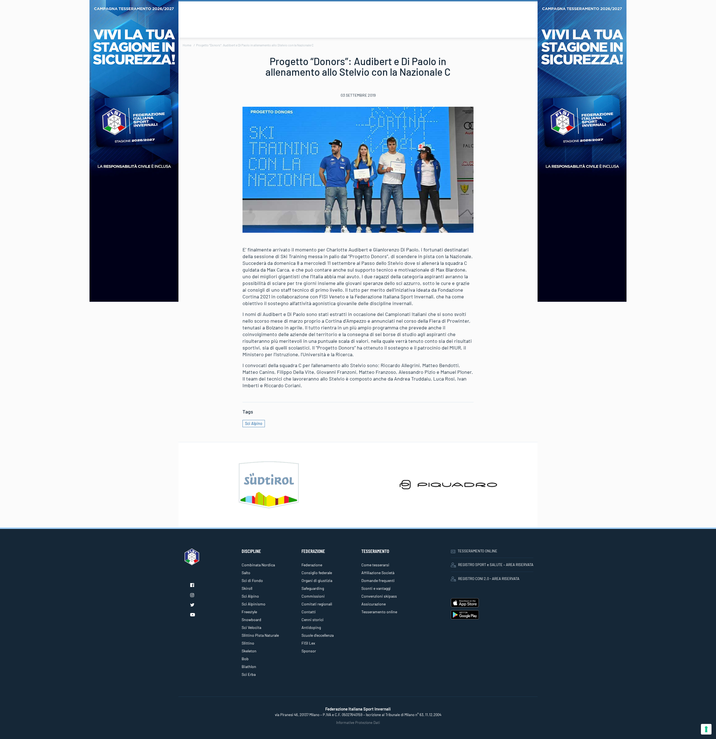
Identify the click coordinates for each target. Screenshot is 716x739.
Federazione (312, 564)
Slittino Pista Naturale (260, 635)
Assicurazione (373, 604)
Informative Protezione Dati (358, 722)
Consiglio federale (317, 572)
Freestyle (249, 611)
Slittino (248, 643)
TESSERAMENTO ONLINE (477, 551)
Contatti (309, 611)
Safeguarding (313, 588)
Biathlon (249, 666)
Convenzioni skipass (379, 596)
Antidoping (311, 627)
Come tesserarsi (375, 564)
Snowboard (251, 619)
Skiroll (247, 588)
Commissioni (313, 596)
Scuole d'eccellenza (318, 635)
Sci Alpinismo (253, 604)
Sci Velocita (251, 627)
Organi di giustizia (317, 580)
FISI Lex (308, 643)
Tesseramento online (379, 611)
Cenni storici (313, 619)
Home (187, 45)
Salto (246, 572)
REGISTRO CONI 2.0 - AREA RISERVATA (488, 578)
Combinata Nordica (258, 564)
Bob (245, 658)
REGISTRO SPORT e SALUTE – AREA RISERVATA (495, 564)
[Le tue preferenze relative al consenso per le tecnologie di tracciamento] (706, 729)
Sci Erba (249, 674)
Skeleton (249, 650)
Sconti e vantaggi (376, 588)
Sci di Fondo (252, 580)
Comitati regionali (317, 604)
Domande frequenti (378, 580)
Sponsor (309, 650)
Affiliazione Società (377, 572)
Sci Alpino (253, 423)
